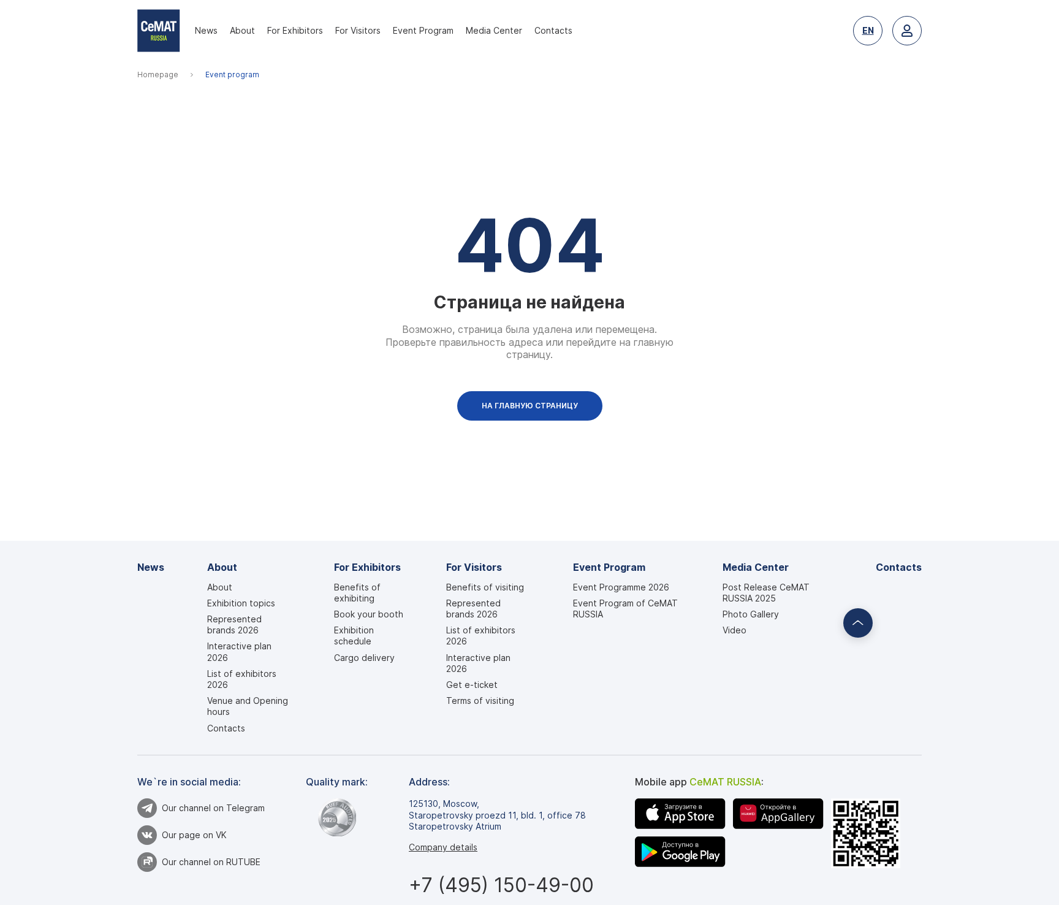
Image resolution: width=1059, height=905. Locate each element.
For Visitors (358, 30)
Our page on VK (194, 835)
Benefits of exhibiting (357, 592)
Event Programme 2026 (621, 587)
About (242, 30)
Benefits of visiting (485, 587)
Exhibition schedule (354, 635)
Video (734, 630)
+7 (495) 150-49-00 (501, 885)
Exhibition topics (241, 603)
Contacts (553, 30)
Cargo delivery (364, 657)
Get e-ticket (472, 684)
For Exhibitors (295, 30)
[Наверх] (858, 623)
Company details (443, 847)
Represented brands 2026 (234, 624)
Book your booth (368, 614)
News (206, 30)
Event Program (423, 30)
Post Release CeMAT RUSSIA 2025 (766, 592)
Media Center (494, 30)
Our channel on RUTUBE (211, 862)
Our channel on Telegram (213, 808)
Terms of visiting (480, 700)
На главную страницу (530, 405)
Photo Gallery (751, 614)
